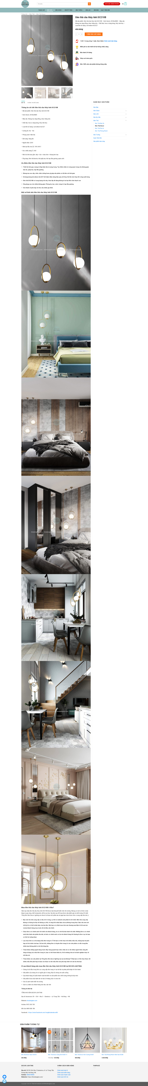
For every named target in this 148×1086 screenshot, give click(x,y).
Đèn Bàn (96, 10)
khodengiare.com (32, 1000)
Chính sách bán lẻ (62, 1070)
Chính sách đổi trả (62, 1077)
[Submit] (89, 3)
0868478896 (30, 1075)
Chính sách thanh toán (63, 1075)
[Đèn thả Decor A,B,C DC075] (33, 1040)
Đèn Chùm (58, 10)
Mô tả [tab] (23, 102)
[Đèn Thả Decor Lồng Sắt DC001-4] (60, 1040)
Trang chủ (41, 10)
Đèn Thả (49, 10)
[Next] (69, 50)
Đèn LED (88, 10)
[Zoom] (23, 84)
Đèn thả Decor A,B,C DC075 (28, 1054)
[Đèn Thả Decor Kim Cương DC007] (87, 1040)
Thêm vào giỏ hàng (93, 34)
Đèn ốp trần (68, 10)
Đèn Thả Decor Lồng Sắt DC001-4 (57, 1054)
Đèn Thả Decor (40, 14)
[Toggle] (126, 111)
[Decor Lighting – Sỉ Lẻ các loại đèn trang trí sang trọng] (27, 4)
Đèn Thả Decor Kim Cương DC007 (84, 1054)
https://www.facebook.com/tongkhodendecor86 (43, 1012)
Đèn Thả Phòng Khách (101, 131)
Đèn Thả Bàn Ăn (99, 123)
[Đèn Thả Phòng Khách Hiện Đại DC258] (114, 1040)
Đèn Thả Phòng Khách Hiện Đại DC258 (112, 1054)
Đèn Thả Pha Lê (99, 128)
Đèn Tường (79, 10)
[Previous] (24, 50)
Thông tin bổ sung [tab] (33, 102)
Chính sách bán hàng (110, 41)
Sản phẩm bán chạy (99, 141)
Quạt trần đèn (105, 10)
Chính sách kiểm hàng (63, 1072)
